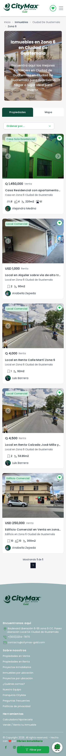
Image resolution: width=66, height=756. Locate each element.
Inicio (7, 22)
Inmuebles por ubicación (18, 673)
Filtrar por (33, 749)
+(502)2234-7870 (16, 637)
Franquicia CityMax (14, 695)
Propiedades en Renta (16, 661)
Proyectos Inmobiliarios (17, 667)
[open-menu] (61, 8)
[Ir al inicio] (22, 600)
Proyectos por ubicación (18, 678)
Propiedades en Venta (16, 656)
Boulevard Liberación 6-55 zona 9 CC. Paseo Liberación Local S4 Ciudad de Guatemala (32, 630)
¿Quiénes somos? (14, 684)
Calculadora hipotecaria (18, 719)
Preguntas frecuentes (16, 700)
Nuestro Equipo (12, 689)
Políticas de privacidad (16, 706)
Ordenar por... (16, 126)
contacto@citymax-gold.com (24, 643)
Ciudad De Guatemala (46, 22)
